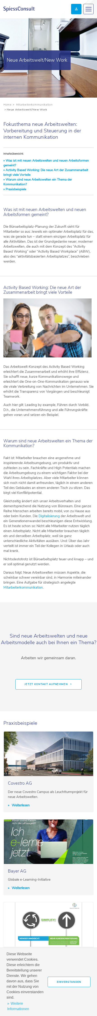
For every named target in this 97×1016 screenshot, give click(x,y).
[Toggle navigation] (88, 9)
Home (7, 104)
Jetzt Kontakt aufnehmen (46, 684)
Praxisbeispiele (15, 189)
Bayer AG (17, 871)
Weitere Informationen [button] (18, 1006)
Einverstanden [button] (69, 982)
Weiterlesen (20, 805)
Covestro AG (20, 783)
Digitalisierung (49, 516)
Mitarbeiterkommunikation (34, 104)
